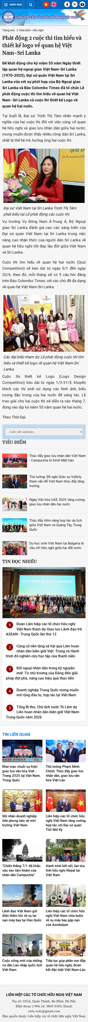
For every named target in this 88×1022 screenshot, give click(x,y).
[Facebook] (67, 4)
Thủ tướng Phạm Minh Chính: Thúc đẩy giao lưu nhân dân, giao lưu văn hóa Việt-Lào (64, 773)
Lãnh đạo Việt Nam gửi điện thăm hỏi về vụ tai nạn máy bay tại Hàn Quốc (22, 915)
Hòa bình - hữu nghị (31, 30)
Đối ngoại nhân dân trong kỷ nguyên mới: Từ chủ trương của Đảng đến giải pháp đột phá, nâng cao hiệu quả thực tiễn (42, 673)
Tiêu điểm (14, 442)
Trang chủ (8, 30)
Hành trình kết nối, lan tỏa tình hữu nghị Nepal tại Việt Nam (65, 870)
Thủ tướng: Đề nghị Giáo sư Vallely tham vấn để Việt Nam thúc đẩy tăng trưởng (56, 481)
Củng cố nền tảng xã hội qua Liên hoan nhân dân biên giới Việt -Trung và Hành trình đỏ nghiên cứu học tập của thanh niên (42, 651)
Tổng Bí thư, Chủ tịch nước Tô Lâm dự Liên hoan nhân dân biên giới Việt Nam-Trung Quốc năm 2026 (43, 712)
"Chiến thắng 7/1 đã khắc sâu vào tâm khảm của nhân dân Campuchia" (21, 870)
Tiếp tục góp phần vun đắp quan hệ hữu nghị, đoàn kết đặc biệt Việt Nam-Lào (66, 965)
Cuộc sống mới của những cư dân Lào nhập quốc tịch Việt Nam (22, 965)
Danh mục (15, 4)
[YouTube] (82, 4)
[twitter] (75, 4)
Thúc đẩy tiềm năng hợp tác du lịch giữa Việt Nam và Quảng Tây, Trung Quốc (55, 525)
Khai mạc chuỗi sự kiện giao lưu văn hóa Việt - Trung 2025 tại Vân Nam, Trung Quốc (21, 773)
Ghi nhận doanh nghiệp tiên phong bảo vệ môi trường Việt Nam (19, 820)
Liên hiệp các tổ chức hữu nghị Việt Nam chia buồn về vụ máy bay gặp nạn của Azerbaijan (65, 918)
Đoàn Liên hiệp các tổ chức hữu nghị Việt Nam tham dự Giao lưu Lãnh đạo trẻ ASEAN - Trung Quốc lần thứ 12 (44, 629)
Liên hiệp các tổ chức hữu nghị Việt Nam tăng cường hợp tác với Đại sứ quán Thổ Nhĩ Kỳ (66, 823)
